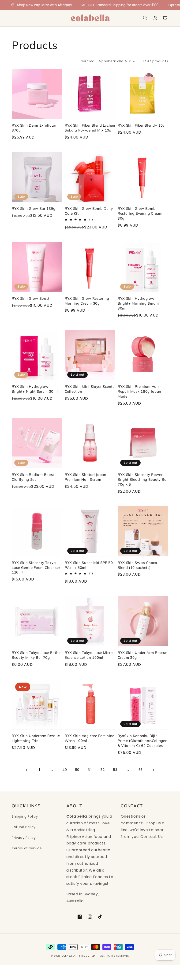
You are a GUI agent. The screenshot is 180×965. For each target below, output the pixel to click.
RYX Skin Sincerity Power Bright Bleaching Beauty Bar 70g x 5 (143, 479)
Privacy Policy (24, 837)
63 (141, 769)
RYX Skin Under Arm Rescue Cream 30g (142, 655)
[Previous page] (27, 770)
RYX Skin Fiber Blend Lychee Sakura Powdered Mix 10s (90, 127)
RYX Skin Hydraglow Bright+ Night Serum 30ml (35, 389)
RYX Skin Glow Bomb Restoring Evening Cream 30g (140, 213)
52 (103, 769)
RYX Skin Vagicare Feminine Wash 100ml (89, 738)
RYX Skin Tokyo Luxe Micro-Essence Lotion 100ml (89, 655)
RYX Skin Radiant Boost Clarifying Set (33, 477)
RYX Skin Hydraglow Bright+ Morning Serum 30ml (138, 303)
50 (77, 769)
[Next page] (153, 770)
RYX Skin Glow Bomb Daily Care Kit (89, 211)
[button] (14, 18)
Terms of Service (27, 848)
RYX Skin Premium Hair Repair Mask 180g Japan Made (139, 391)
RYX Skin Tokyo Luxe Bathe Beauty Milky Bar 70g (36, 655)
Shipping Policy (25, 816)
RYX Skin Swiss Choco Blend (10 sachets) (137, 565)
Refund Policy (24, 827)
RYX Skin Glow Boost (30, 298)
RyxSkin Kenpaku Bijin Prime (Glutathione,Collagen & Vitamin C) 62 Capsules (143, 741)
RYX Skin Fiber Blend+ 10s (141, 125)
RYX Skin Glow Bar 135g (34, 208)
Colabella (69, 956)
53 (115, 769)
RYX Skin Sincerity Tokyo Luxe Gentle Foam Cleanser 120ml (36, 567)
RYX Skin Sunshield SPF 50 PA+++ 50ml (89, 565)
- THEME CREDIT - (88, 956)
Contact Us (151, 836)
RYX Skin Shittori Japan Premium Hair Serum (85, 477)
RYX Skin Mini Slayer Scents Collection (89, 389)
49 (64, 769)
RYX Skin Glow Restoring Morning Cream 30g (87, 301)
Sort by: (87, 61)
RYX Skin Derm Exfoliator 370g (34, 127)
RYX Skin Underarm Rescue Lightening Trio (36, 738)
